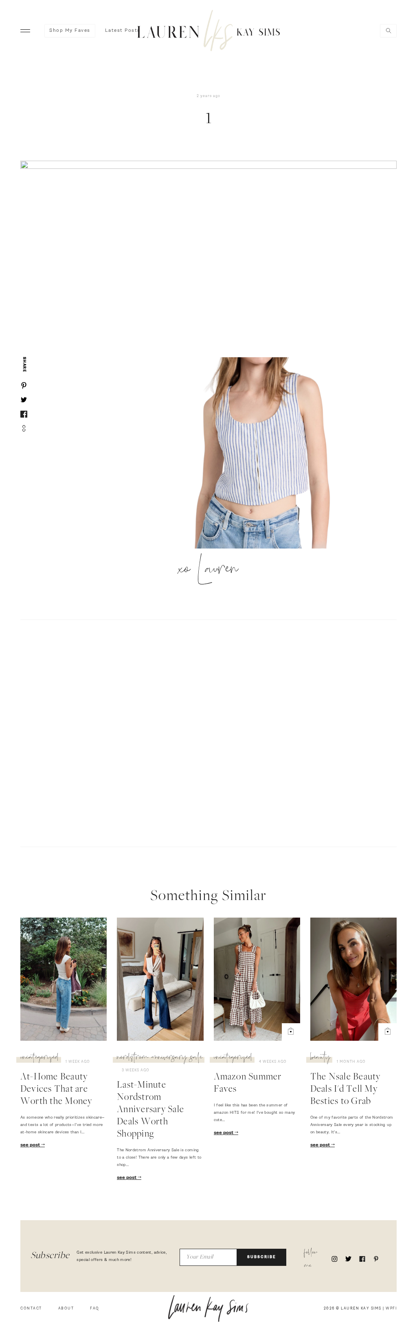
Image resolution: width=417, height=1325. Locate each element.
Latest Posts (122, 30)
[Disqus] (208, 732)
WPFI (391, 1308)
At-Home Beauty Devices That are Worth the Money (56, 1090)
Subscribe (261, 1257)
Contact (31, 1308)
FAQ (94, 1308)
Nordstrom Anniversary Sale (159, 1058)
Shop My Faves (69, 30)
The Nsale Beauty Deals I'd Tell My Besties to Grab (345, 1090)
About (66, 1308)
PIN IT (266, 453)
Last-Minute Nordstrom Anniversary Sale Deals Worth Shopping (150, 1110)
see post (30, 1145)
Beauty (320, 1058)
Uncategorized (39, 1058)
